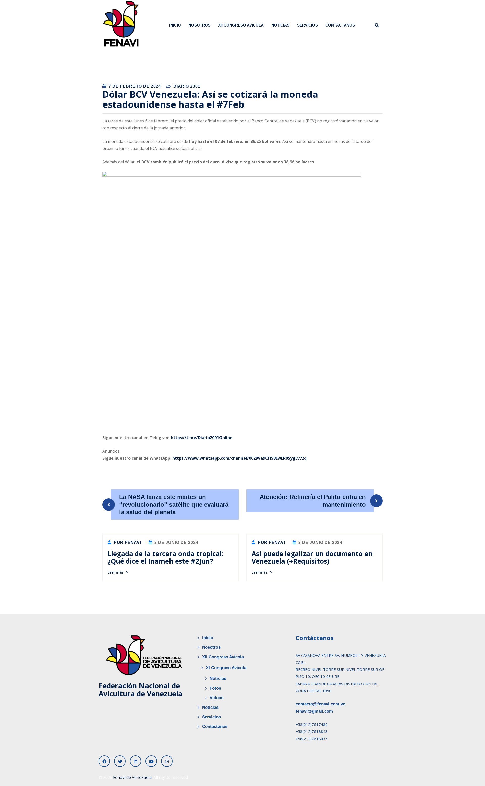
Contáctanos (340, 25)
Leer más (116, 572)
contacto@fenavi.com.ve (320, 704)
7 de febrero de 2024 (135, 86)
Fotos (215, 688)
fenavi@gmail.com (314, 711)
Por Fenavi (127, 542)
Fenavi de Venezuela (132, 777)
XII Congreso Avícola (241, 25)
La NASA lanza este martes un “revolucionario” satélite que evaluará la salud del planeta (173, 504)
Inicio (175, 25)
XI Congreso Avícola (226, 667)
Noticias (280, 25)
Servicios (307, 25)
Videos (216, 697)
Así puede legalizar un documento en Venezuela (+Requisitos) (312, 557)
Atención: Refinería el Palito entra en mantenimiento (313, 500)
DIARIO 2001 (186, 86)
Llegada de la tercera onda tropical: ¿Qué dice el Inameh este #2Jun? (165, 557)
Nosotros (199, 25)
